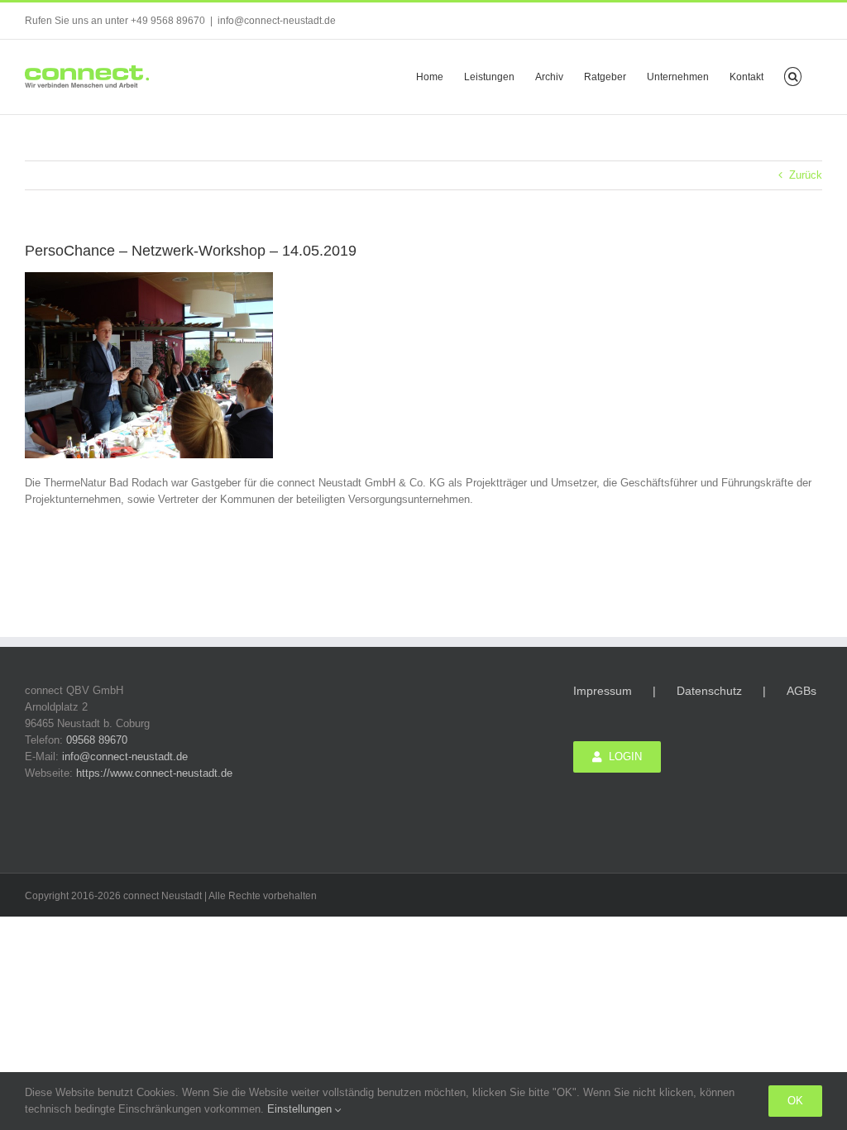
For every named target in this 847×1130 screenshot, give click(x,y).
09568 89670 (96, 740)
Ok (795, 1100)
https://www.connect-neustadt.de (154, 773)
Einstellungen (301, 1109)
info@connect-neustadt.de (277, 20)
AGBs (801, 690)
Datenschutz (709, 690)
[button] (793, 75)
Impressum (602, 690)
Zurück (805, 175)
